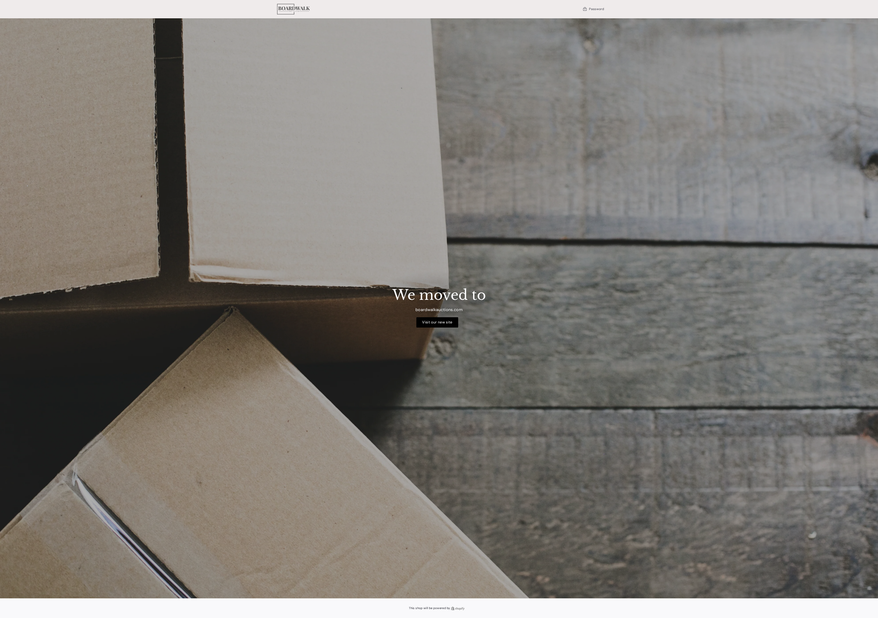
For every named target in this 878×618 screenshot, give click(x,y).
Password (596, 9)
